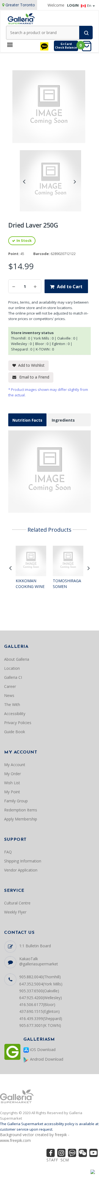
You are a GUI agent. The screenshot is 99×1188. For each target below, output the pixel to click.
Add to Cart (69, 287)
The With (12, 704)
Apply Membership (20, 819)
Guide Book (14, 731)
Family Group (16, 800)
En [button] (89, 5)
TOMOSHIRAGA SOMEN (67, 583)
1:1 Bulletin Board (35, 945)
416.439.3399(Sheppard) (40, 1018)
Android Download (46, 1059)
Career (10, 686)
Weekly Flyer (15, 912)
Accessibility (14, 713)
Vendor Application (20, 870)
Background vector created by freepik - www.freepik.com (34, 1137)
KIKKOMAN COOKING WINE (30, 583)
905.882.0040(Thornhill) (40, 976)
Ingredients (63, 420)
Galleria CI (13, 677)
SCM (65, 1159)
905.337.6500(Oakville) (39, 990)
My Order (12, 773)
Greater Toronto (20, 4)
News (9, 695)
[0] (88, 46)
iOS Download (42, 1049)
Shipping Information (22, 861)
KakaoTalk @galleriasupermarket (38, 961)
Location (12, 668)
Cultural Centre (17, 903)
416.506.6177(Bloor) (37, 1004)
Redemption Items (20, 809)
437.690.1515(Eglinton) (39, 1011)
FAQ (8, 851)
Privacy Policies (17, 722)
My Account (14, 764)
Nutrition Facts (27, 420)
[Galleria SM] (21, 18)
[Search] (86, 32)
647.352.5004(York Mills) (40, 984)
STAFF (52, 1159)
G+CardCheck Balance (66, 45)
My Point (12, 791)
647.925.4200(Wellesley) (40, 997)
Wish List (12, 782)
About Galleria (16, 659)
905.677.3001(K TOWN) (40, 1025)
